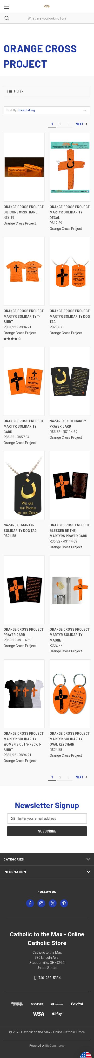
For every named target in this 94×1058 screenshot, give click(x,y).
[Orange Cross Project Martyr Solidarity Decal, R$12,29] (70, 167)
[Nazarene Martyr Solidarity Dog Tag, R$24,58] (24, 485)
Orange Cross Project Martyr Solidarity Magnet (70, 634)
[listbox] (53, 110)
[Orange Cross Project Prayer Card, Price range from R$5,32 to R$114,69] (24, 589)
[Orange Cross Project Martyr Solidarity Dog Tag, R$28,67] (70, 271)
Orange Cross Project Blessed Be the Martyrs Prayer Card (70, 530)
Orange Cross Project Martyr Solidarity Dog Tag (70, 316)
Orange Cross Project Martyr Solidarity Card (24, 426)
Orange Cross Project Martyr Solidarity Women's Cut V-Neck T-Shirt (24, 741)
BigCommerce (55, 1045)
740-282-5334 (49, 978)
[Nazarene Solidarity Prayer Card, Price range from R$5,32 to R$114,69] (70, 381)
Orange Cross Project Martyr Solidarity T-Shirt (24, 316)
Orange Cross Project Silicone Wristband (24, 210)
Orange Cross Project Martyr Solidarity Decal (70, 212)
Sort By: (12, 110)
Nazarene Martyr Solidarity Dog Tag (20, 528)
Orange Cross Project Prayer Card (24, 632)
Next (80, 124)
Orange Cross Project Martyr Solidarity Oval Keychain (70, 739)
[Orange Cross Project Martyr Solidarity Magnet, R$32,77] (70, 589)
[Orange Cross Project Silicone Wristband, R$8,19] (24, 167)
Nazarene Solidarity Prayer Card (68, 424)
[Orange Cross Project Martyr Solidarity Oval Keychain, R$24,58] (70, 693)
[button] (47, 91)
